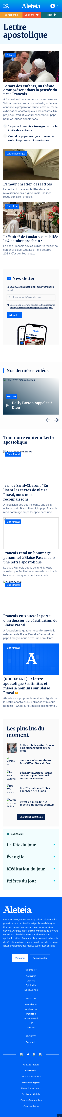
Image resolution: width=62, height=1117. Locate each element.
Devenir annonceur (31, 1088)
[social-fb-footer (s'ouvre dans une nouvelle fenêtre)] (27, 1054)
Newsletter (31, 1004)
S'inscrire (14, 315)
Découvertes (31, 989)
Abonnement (31, 1018)
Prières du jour (21, 881)
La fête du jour (21, 845)
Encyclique (12, 206)
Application (31, 1009)
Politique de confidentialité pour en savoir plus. (31, 307)
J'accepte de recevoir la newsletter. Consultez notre (32, 306)
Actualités (31, 976)
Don (31, 1022)
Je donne (30, 14)
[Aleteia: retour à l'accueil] (31, 6)
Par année (31, 1042)
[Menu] (10, 6)
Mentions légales (31, 1082)
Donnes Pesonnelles (31, 1100)
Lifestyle (31, 980)
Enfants (11, 55)
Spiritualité (31, 985)
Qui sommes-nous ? (31, 1076)
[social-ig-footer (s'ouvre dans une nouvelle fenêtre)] (40, 1054)
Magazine (31, 1013)
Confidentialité (31, 1106)
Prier (49, 14)
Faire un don (31, 1070)
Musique (11, 396)
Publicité (31, 1027)
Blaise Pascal (13, 454)
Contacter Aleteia (31, 1094)
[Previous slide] (47, 420)
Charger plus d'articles (31, 816)
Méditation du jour (26, 869)
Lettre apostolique (16, 153)
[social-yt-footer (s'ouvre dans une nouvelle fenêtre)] (21, 1054)
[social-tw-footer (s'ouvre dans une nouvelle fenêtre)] (34, 1054)
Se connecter (40, 958)
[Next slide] (56, 420)
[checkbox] (8, 305)
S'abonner (20, 958)
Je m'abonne (11, 14)
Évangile (15, 857)
